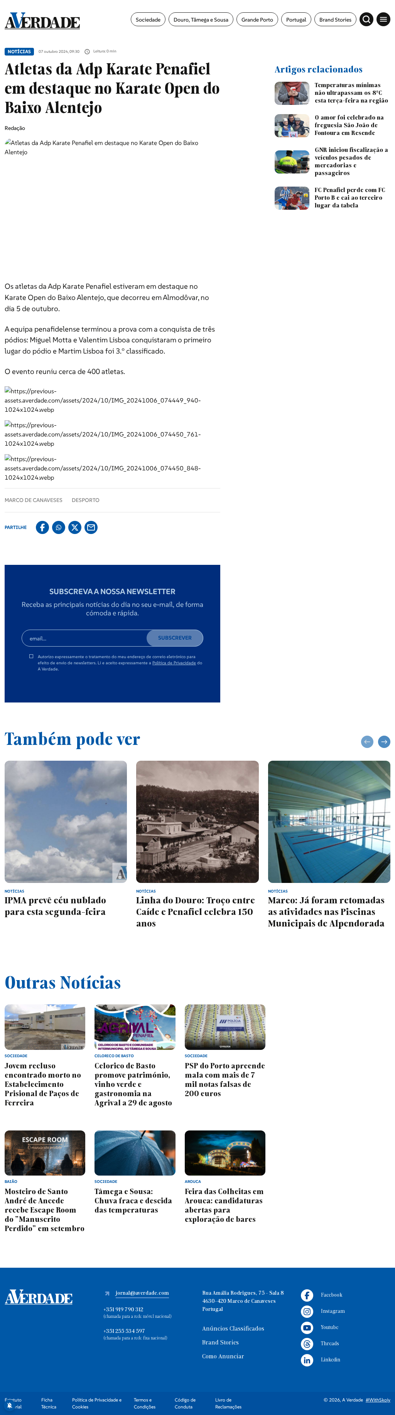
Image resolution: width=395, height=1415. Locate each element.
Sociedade (148, 19)
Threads (330, 1343)
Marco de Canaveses (33, 500)
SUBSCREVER (175, 637)
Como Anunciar (223, 1357)
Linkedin (330, 1360)
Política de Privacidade (174, 662)
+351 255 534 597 (124, 1331)
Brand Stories (335, 19)
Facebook (331, 1295)
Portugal (296, 19)
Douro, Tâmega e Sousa (201, 19)
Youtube (329, 1327)
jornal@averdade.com (142, 1293)
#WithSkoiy (378, 1400)
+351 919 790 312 (123, 1310)
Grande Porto (257, 19)
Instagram (333, 1311)
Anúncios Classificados (233, 1329)
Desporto (86, 500)
